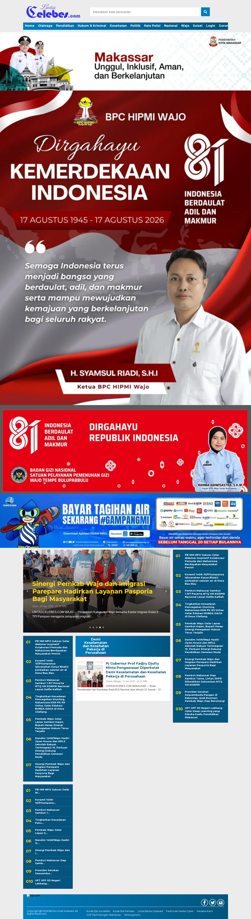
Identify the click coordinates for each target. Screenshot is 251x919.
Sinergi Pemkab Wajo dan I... (52, 852)
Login (210, 25)
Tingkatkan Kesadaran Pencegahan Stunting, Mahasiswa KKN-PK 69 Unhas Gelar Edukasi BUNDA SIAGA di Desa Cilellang (50, 704)
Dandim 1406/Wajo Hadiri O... (52, 842)
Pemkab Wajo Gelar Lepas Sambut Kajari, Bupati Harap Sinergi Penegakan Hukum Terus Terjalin (52, 725)
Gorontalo (227, 25)
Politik (135, 25)
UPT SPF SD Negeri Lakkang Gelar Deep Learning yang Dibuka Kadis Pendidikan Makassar (203, 712)
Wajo (185, 25)
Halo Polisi (152, 25)
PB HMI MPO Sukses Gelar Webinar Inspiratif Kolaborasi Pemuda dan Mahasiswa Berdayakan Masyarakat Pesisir (52, 647)
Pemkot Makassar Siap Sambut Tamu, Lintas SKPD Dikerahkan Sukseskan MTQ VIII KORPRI (203, 680)
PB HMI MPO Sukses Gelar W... (52, 791)
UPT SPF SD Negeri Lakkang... (47, 882)
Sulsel (197, 25)
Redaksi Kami (205, 911)
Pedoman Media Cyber (180, 911)
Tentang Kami (132, 914)
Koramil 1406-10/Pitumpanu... (45, 801)
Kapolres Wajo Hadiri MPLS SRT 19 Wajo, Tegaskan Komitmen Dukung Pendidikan (134, 591)
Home (29, 25)
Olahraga (45, 25)
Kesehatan (118, 25)
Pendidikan (65, 25)
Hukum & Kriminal (92, 25)
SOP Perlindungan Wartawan (104, 914)
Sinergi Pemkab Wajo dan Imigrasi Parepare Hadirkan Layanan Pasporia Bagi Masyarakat (52, 770)
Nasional (171, 25)
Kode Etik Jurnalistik (98, 911)
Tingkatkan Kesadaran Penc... (50, 821)
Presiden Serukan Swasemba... (47, 872)
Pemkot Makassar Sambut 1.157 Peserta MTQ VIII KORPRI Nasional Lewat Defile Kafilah (52, 684)
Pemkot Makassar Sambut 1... (47, 811)
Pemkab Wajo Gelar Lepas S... (48, 831)
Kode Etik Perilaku (124, 911)
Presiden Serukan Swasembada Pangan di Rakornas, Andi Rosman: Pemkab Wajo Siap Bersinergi (205, 696)
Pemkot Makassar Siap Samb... (50, 862)
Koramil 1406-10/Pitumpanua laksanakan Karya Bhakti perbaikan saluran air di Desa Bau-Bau (52, 667)
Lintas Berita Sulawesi (150, 911)
